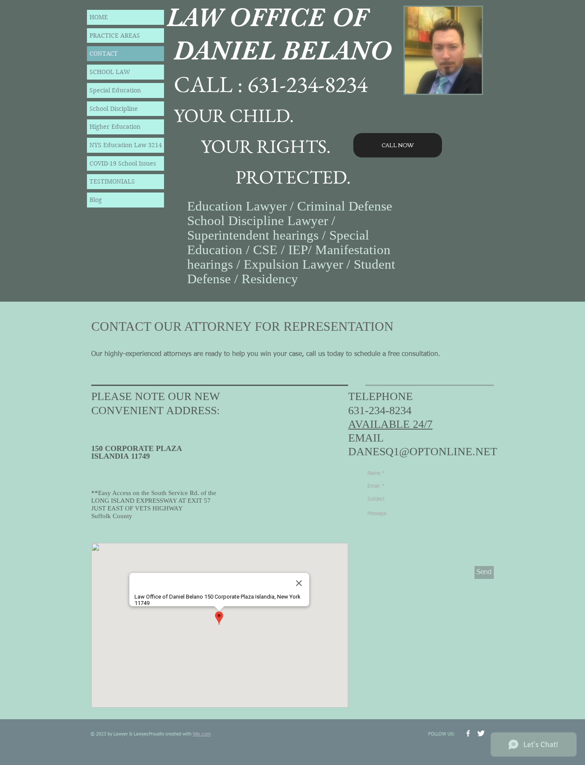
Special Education (115, 90)
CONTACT (104, 53)
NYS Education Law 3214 (126, 145)
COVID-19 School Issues (123, 163)
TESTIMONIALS (112, 181)
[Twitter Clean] (481, 733)
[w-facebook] (468, 733)
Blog (96, 200)
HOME (99, 17)
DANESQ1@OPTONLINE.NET (422, 451)
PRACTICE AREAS (115, 35)
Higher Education (115, 126)
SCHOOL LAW (110, 72)
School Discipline (114, 109)
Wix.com (202, 733)
